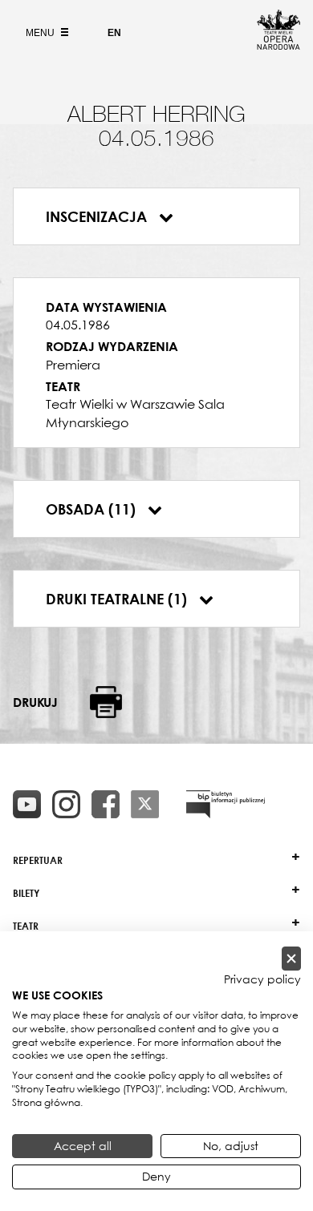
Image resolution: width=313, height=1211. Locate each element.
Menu (41, 32)
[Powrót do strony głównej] (278, 45)
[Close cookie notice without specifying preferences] (291, 959)
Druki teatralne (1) (118, 599)
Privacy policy (262, 979)
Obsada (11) (93, 509)
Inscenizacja (98, 216)
